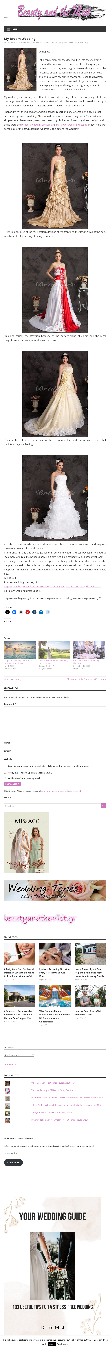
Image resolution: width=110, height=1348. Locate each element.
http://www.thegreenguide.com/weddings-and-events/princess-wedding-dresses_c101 (52, 586)
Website (8, 759)
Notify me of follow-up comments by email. (30, 772)
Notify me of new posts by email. (24, 778)
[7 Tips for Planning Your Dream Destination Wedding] (20, 650)
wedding (84, 42)
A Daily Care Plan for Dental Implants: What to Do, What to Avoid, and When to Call (19, 973)
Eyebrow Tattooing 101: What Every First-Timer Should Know (55, 973)
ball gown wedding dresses (71, 124)
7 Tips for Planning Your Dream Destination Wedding (18, 662)
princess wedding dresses (36, 124)
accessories (38, 42)
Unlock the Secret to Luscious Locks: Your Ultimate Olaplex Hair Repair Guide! (67, 1097)
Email (7, 750)
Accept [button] (52, 1344)
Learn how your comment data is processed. (60, 791)
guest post (49, 42)
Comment (10, 704)
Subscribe (13, 1162)
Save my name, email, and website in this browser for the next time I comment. (48, 766)
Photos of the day (13, 679)
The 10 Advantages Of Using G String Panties (52, 1090)
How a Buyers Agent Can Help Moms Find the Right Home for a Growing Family (89, 973)
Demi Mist (25, 42)
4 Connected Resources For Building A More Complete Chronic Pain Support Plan (18, 1015)
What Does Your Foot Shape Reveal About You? (53, 1082)
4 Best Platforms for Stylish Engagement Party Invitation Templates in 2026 (66, 1105)
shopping (59, 42)
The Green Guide (71, 42)
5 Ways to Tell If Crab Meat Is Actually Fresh (51, 1112)
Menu (15, 29)
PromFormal (10, 1064)
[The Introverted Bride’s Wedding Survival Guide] (54, 650)
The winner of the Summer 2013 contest (85, 679)
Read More (62, 1344)
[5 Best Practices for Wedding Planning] (89, 650)
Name (8, 742)
